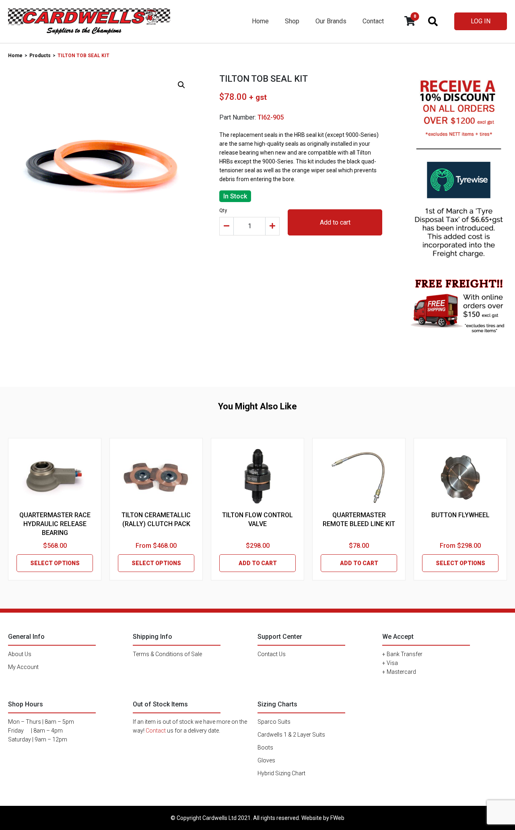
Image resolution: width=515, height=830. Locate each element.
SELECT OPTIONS (55, 563)
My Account (23, 667)
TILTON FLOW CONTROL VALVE (257, 519)
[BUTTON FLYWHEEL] (460, 476)
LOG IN (480, 21)
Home (260, 21)
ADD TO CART (258, 563)
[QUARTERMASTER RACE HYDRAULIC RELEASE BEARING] (54, 476)
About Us (19, 654)
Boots (265, 747)
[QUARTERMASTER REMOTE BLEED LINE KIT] (359, 476)
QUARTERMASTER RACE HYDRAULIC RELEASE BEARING (55, 524)
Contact (373, 21)
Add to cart (335, 222)
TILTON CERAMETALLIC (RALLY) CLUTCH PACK (156, 519)
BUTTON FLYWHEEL (460, 515)
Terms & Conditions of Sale (167, 654)
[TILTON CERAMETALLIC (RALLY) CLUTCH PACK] (156, 477)
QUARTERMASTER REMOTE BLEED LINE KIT (359, 519)
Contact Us (272, 654)
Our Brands (330, 21)
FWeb (337, 818)
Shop (292, 21)
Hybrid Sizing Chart (281, 773)
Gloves (266, 760)
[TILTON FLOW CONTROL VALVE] (257, 476)
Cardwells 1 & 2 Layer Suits (291, 734)
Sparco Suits (274, 722)
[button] (181, 85)
